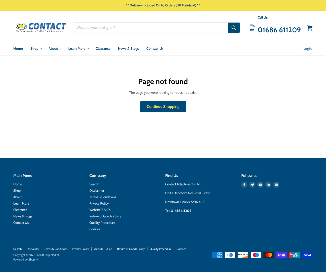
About (54, 48)
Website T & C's (99, 210)
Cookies (94, 229)
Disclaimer (96, 191)
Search (94, 184)
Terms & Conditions (102, 197)
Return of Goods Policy (105, 216)
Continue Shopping (163, 106)
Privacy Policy (99, 203)
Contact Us (154, 48)
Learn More (77, 48)
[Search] (234, 28)
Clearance (103, 48)
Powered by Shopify (25, 259)
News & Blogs (128, 48)
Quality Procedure (102, 223)
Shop (34, 48)
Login (307, 49)
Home (18, 48)
